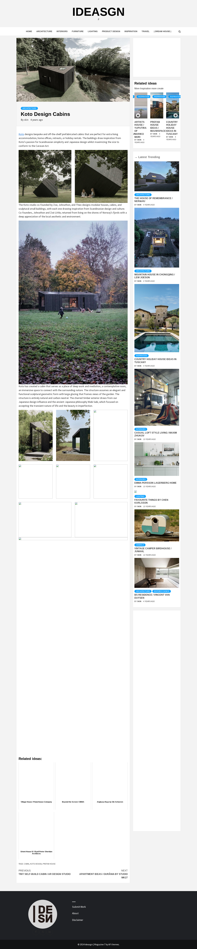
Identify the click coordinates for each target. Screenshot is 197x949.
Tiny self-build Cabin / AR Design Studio (45, 872)
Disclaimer (77, 920)
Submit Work (79, 906)
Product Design (111, 31)
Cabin (26, 863)
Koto (21, 134)
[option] (157, 119)
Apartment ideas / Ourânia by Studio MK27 (103, 874)
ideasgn (98, 11)
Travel (146, 31)
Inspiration (130, 31)
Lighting (93, 31)
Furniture (78, 31)
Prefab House (49, 863)
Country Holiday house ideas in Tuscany (156, 128)
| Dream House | (162, 31)
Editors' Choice (161, 591)
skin (26, 119)
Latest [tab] (142, 157)
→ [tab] (135, 157)
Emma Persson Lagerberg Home (155, 483)
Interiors (62, 31)
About (75, 913)
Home (29, 31)
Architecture (44, 31)
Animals (140, 545)
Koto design (36, 863)
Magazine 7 (99, 944)
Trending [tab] (154, 157)
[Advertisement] (156, 57)
